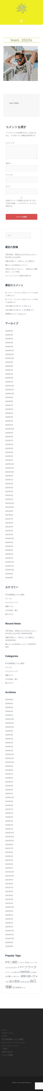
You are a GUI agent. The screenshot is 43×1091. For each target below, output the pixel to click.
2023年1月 (9, 460)
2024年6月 (9, 409)
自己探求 (26, 982)
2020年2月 (9, 554)
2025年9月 (9, 362)
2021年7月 (9, 519)
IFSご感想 (11, 962)
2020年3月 (9, 550)
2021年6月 (9, 523)
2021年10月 (9, 507)
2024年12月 (9, 386)
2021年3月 (9, 534)
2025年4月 (9, 370)
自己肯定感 (16, 987)
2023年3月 (9, 452)
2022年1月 (9, 499)
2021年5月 (9, 527)
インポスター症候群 (23, 962)
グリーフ (32, 962)
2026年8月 (9, 331)
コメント (10, 143)
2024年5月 (9, 413)
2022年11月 (9, 468)
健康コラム (9, 606)
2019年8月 (9, 578)
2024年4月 (9, 417)
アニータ (8, 599)
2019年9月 (9, 574)
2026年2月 (9, 346)
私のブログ (9, 614)
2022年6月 (9, 484)
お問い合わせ (7, 1052)
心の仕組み (33, 972)
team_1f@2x (14, 103)
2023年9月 (9, 433)
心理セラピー (16, 976)
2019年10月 (9, 570)
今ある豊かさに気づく (13, 306)
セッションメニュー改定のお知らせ (18, 276)
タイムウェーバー (11, 602)
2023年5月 (9, 444)
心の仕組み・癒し (11, 610)
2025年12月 (9, 350)
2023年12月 (9, 429)
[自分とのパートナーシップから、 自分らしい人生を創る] (21, 9)
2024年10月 (9, 393)
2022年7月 (9, 480)
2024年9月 (9, 397)
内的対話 (25, 971)
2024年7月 (9, 405)
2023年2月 (9, 456)
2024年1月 (9, 425)
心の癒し (8, 976)
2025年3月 (9, 374)
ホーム (4, 1030)
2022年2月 (9, 495)
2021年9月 (9, 511)
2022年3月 (9, 491)
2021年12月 (9, 503)
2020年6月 (9, 542)
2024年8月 (9, 401)
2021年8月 (9, 515)
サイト (8, 186)
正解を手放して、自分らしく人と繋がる (19, 261)
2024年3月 (9, 421)
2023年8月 (9, 436)
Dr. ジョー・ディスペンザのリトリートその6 (21, 293)
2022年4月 (9, 487)
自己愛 (22, 982)
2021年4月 (9, 531)
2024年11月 (9, 390)
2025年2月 (9, 378)
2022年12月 (9, 464)
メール (9, 175)
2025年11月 (9, 354)
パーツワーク (27, 967)
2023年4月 (9, 448)
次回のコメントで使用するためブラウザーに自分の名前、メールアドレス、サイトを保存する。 (21, 203)
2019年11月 (9, 566)
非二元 (23, 987)
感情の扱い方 (28, 976)
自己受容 (14, 981)
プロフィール (7, 1033)
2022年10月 (9, 472)
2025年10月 (9, 358)
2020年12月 (9, 538)
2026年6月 (9, 335)
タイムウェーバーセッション (14, 1042)
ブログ (4, 1036)
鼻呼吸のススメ (11, 314)
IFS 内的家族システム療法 (14, 595)
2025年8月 (9, 366)
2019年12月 (9, 562)
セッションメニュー (10, 1046)
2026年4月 (9, 343)
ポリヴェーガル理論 (11, 972)
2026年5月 (9, 339)
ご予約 (4, 1049)
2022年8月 (9, 476)
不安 (18, 972)
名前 (8, 163)
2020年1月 (9, 558)
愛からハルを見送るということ (16, 265)
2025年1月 (9, 382)
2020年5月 (9, 546)
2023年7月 (9, 440)
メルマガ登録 (7, 1055)
